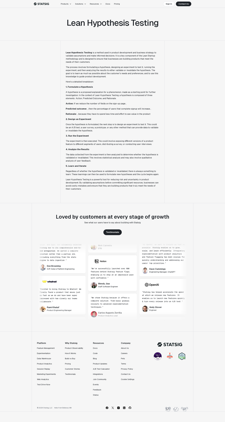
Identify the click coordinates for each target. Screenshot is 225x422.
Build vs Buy (70, 358)
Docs (108, 4)
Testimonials (112, 232)
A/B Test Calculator (101, 369)
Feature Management (46, 348)
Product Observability (74, 348)
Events (96, 384)
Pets (123, 358)
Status (96, 395)
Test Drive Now (43, 384)
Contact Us (184, 4)
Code (95, 353)
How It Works (70, 353)
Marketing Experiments (46, 374)
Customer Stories (72, 369)
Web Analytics (43, 379)
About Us (125, 348)
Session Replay (43, 369)
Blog (95, 358)
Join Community (100, 379)
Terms (123, 364)
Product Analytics (44, 364)
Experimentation (43, 353)
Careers (124, 353)
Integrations (98, 374)
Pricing (117, 4)
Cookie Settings (127, 379)
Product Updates (100, 364)
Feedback (97, 390)
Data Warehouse (44, 358)
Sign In (169, 4)
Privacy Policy (127, 369)
